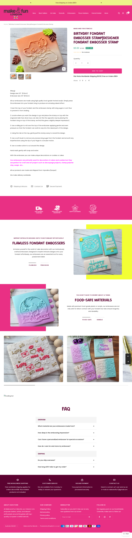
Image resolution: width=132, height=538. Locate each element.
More (106, 13)
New (34, 13)
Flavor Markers (83, 13)
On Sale (53, 13)
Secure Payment (56, 186)
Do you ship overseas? (46, 460)
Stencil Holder (96, 13)
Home (6, 24)
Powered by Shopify (46, 526)
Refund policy (45, 512)
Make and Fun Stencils (83, 29)
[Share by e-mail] (88, 80)
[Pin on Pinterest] (82, 80)
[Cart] (127, 13)
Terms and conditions (48, 518)
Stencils (61, 13)
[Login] (123, 13)
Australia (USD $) (10, 526)
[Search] (119, 13)
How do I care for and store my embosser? (54, 446)
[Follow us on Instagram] (104, 517)
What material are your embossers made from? (56, 426)
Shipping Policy (45, 509)
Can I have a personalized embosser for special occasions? (61, 439)
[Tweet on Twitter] (85, 80)
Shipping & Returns (20, 186)
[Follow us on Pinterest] (110, 517)
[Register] (89, 517)
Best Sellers (43, 13)
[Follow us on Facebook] (99, 517)
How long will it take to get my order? (52, 467)
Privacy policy (45, 515)
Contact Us (38, 186)
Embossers (71, 13)
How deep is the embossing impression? (53, 433)
